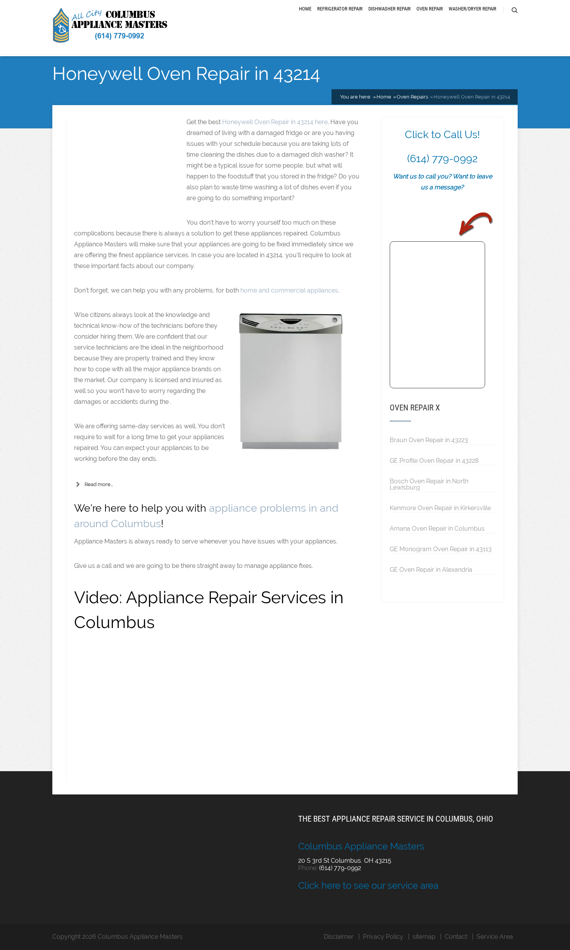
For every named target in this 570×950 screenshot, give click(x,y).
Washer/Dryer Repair (472, 9)
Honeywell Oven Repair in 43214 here (275, 122)
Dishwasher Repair (389, 9)
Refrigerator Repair (340, 9)
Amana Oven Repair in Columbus (437, 528)
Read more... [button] (99, 484)
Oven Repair (429, 9)
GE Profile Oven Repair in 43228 (434, 460)
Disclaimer (339, 936)
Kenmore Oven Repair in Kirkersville (440, 507)
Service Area (495, 936)
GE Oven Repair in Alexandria (431, 569)
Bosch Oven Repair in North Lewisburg (429, 484)
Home (305, 9)
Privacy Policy (383, 936)
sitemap (424, 936)
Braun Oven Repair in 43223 (429, 439)
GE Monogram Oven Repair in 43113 (441, 548)
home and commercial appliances (289, 290)
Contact (456, 936)
